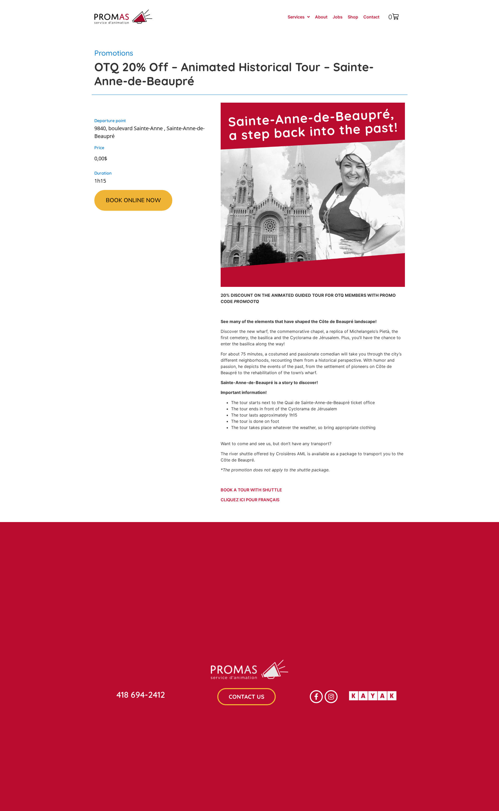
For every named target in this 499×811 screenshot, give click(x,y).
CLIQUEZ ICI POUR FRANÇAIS (250, 499)
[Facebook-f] (316, 696)
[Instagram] (331, 696)
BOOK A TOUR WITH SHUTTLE (251, 489)
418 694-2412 (140, 694)
